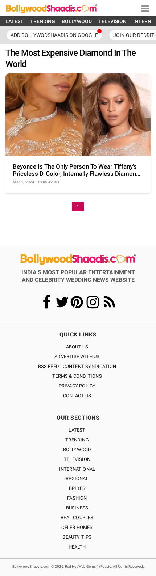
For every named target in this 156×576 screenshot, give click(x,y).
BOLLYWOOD (77, 21)
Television (77, 459)
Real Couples (77, 517)
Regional (77, 478)
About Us (77, 347)
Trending (77, 439)
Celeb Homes (77, 527)
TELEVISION (112, 21)
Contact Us (77, 395)
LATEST (14, 21)
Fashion (77, 498)
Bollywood (77, 449)
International (77, 469)
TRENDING (42, 21)
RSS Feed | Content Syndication (77, 366)
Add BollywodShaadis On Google (54, 35)
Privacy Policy (77, 386)
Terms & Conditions (77, 376)
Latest (77, 430)
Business (77, 508)
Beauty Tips (76, 537)
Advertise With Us (76, 356)
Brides (77, 488)
